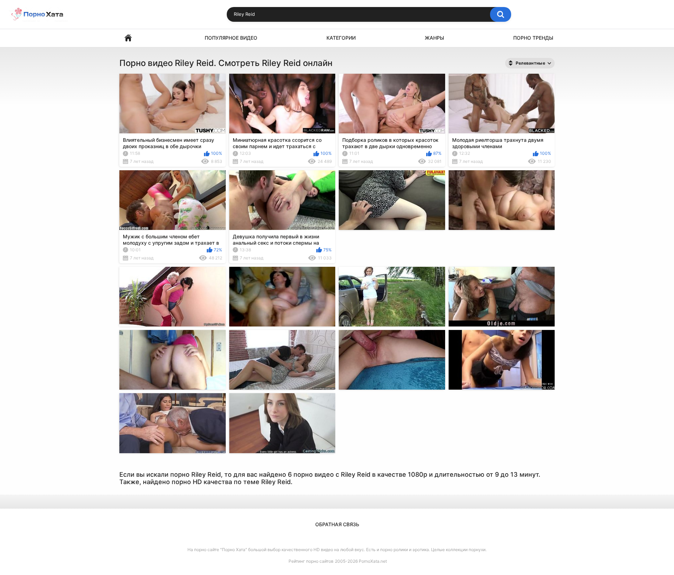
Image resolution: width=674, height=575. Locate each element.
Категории (341, 38)
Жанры (434, 38)
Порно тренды (533, 38)
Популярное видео (231, 38)
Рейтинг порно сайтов (311, 561)
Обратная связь (337, 524)
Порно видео (128, 38)
